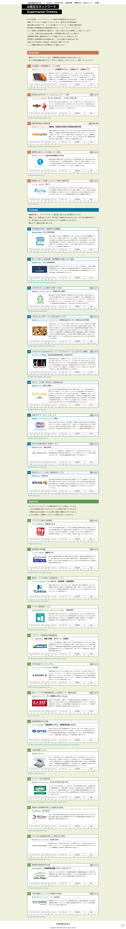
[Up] (123, 926)
